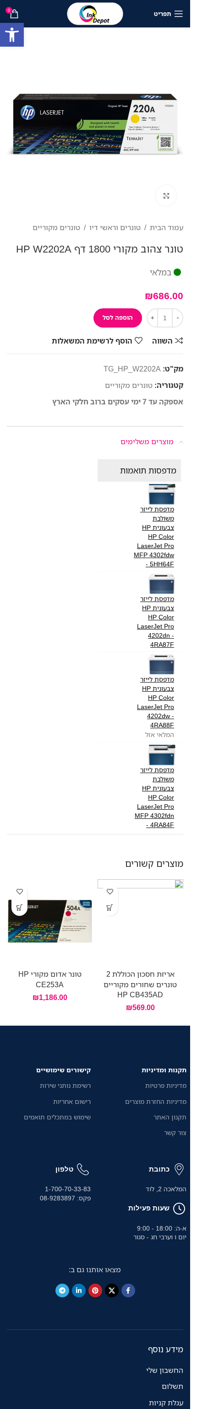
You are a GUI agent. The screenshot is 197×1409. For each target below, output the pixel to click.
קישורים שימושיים (63, 1069)
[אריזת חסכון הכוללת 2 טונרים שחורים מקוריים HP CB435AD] (141, 922)
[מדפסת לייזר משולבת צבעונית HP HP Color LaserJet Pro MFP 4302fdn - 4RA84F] (161, 755)
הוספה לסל (118, 317)
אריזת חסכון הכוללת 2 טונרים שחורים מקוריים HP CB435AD (140, 984)
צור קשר (175, 1132)
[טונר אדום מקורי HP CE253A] (50, 922)
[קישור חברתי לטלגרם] (62, 1290)
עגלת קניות (166, 1403)
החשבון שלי (164, 1370)
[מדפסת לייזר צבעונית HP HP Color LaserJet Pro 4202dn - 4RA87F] (161, 584)
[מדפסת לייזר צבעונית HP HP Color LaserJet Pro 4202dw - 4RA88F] (161, 664)
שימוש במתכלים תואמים (57, 1117)
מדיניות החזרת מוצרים (155, 1101)
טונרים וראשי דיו (115, 227)
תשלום (172, 1386)
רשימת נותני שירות (65, 1085)
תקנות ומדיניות (164, 1069)
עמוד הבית (166, 227)
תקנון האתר (169, 1117)
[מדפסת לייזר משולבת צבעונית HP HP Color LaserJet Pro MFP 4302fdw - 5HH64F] (161, 494)
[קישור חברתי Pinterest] (95, 1290)
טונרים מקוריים (56, 227)
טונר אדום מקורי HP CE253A (50, 979)
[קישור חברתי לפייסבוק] (128, 1290)
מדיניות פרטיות (165, 1085)
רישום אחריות (72, 1101)
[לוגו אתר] (95, 13)
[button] (12, 35)
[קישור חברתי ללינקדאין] (79, 1290)
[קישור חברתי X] (112, 1290)
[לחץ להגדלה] (166, 195)
